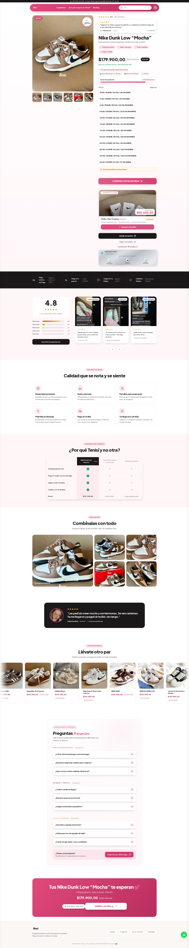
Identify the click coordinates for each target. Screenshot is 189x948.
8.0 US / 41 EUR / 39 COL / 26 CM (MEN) (115, 143)
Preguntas (123, 932)
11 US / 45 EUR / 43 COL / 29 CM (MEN (115, 99)
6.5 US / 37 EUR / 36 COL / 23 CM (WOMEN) (117, 118)
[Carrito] (155, 7)
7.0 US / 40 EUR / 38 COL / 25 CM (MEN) (116, 130)
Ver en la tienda (137, 932)
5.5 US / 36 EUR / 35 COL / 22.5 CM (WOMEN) (118, 111)
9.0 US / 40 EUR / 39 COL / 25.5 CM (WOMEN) (118, 156)
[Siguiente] (119, 349)
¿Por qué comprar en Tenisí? (79, 8)
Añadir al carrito (126, 236)
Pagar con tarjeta (126, 242)
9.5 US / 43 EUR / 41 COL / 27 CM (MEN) (115, 162)
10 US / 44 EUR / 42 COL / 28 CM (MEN (115, 92)
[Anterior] (112, 349)
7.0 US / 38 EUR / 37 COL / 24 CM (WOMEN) (117, 124)
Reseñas (96, 8)
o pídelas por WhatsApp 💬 (127, 247)
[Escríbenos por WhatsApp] (184, 935)
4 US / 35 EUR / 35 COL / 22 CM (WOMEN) (116, 105)
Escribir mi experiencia (51, 342)
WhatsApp (151, 932)
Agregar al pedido (129, 227)
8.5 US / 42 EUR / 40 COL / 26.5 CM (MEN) (116, 149)
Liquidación (61, 8)
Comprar (112, 932)
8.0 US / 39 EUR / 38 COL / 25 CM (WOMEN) (117, 137)
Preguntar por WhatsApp (119, 855)
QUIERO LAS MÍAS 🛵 (104, 906)
